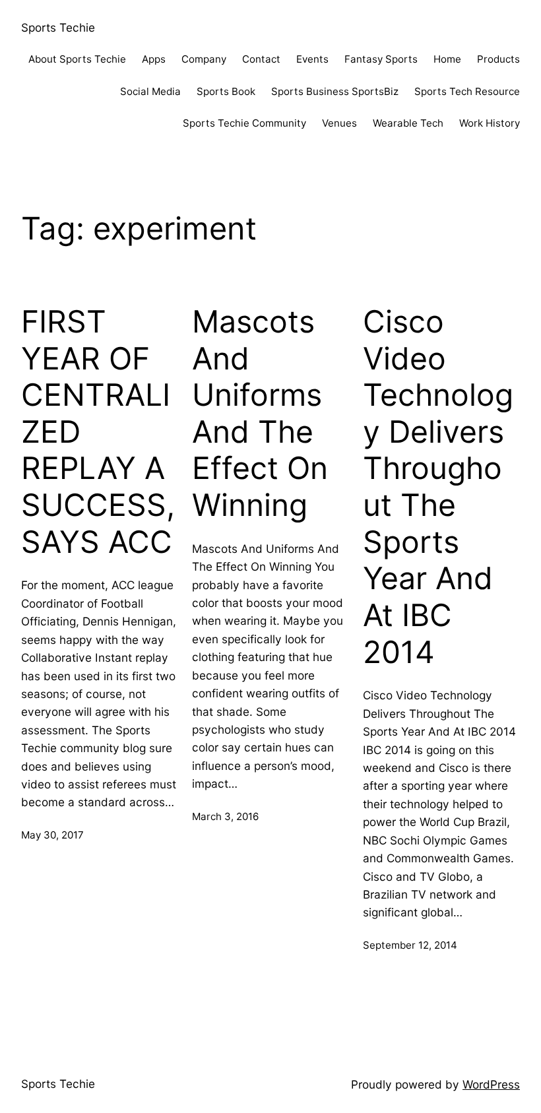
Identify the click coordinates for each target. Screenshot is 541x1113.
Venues (339, 123)
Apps (154, 59)
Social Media (150, 91)
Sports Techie (58, 27)
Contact (261, 59)
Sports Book (226, 91)
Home (447, 59)
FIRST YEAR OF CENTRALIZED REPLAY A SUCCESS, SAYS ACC (98, 431)
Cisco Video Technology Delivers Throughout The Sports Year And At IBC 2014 (438, 486)
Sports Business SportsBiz (334, 91)
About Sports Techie (77, 59)
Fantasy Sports (381, 59)
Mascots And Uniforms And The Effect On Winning (260, 413)
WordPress (491, 1084)
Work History (489, 123)
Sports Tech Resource (467, 91)
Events (312, 59)
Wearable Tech (408, 123)
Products (498, 59)
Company (203, 59)
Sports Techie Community (244, 123)
